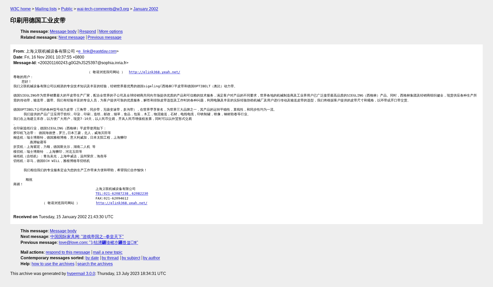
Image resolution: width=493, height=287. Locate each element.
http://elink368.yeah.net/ (154, 72)
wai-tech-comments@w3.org (103, 9)
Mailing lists (46, 9)
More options (111, 31)
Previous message (104, 37)
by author (151, 258)
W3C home (20, 9)
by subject (131, 258)
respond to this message (68, 252)
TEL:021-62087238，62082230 (122, 193)
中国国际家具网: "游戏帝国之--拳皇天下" (87, 236)
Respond (87, 31)
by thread (110, 258)
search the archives (95, 264)
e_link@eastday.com (97, 51)
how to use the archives (53, 264)
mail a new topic (107, 252)
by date (92, 258)
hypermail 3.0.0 (81, 273)
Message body (63, 31)
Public (67, 9)
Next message (72, 37)
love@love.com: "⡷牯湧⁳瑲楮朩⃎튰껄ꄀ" (98, 242)
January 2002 (145, 9)
